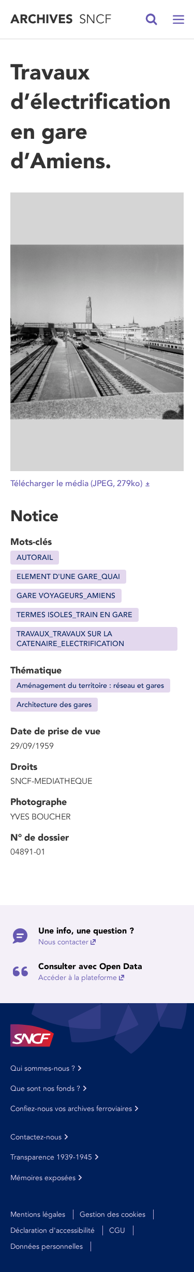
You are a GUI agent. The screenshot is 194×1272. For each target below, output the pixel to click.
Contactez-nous (36, 1137)
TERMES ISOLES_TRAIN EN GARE (74, 614)
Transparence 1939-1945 (51, 1157)
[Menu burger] (178, 19)
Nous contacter (63, 942)
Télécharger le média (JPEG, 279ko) (76, 483)
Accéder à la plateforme (77, 977)
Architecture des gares (54, 704)
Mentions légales (37, 1214)
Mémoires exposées (43, 1177)
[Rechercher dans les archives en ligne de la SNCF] (151, 19)
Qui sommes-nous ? (42, 1068)
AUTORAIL (35, 557)
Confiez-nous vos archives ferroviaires (71, 1108)
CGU (117, 1230)
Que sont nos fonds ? (45, 1088)
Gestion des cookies (112, 1214)
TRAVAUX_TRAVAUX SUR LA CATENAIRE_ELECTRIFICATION (70, 639)
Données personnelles (46, 1246)
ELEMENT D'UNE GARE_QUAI (68, 576)
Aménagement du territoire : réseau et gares (90, 685)
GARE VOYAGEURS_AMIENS (66, 595)
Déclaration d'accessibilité (52, 1230)
